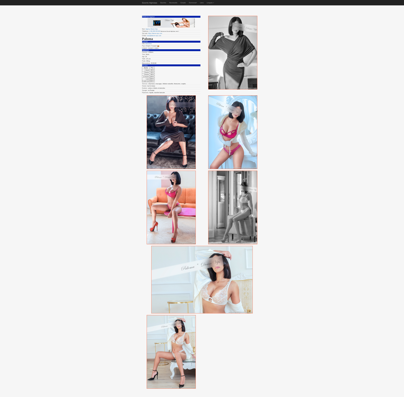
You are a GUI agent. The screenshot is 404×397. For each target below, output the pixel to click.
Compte (183, 3)
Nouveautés (173, 3)
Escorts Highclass (149, 2)
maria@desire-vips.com (154, 35)
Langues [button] (210, 3)
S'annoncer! (193, 3)
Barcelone (149, 43)
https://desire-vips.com (155, 33)
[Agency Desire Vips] (171, 23)
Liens (202, 3)
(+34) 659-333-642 (154, 31)
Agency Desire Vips (152, 29)
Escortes (163, 3)
